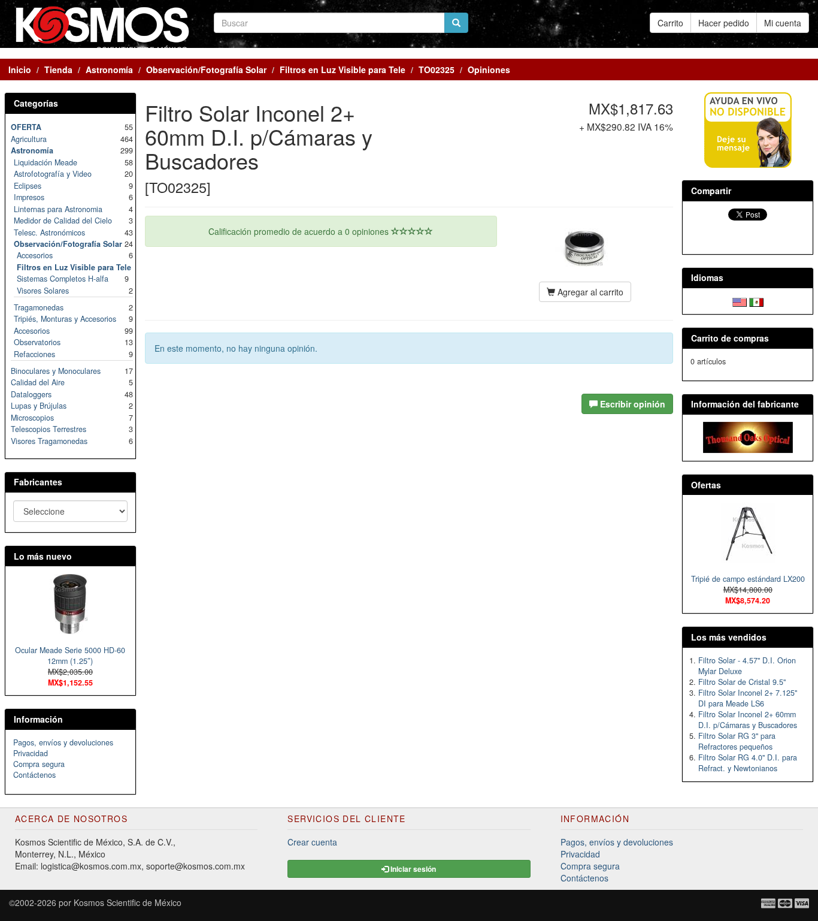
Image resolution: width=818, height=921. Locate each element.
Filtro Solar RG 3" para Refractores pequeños (736, 741)
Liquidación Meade (45, 162)
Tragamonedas (38, 307)
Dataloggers (31, 394)
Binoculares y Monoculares (56, 371)
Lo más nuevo (43, 556)
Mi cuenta (782, 23)
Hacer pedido (723, 23)
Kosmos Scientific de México (127, 902)
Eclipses (27, 185)
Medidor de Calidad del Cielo (63, 220)
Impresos (29, 197)
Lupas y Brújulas (38, 405)
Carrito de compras (730, 338)
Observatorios (37, 342)
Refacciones (34, 354)
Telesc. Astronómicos (49, 232)
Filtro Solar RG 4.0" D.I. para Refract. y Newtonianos (747, 763)
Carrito (670, 23)
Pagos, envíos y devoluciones (63, 742)
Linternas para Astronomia (58, 209)
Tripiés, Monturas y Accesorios (65, 318)
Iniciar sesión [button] (412, 868)
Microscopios (32, 417)
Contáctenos (34, 774)
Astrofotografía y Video (53, 173)
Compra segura (39, 764)
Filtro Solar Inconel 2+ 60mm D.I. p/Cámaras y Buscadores (747, 719)
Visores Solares (43, 290)
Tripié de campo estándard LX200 (748, 578)
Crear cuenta (312, 842)
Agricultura (29, 139)
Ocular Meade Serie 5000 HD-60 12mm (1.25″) (70, 655)
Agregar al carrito (589, 292)
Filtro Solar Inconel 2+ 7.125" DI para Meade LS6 (747, 698)
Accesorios (35, 255)
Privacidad (30, 753)
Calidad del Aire (38, 382)
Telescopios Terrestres (48, 429)
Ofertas (706, 485)
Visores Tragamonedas (49, 441)
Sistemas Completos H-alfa (62, 278)
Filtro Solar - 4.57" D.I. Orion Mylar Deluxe (747, 666)
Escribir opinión (631, 404)
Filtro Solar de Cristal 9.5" (742, 682)
